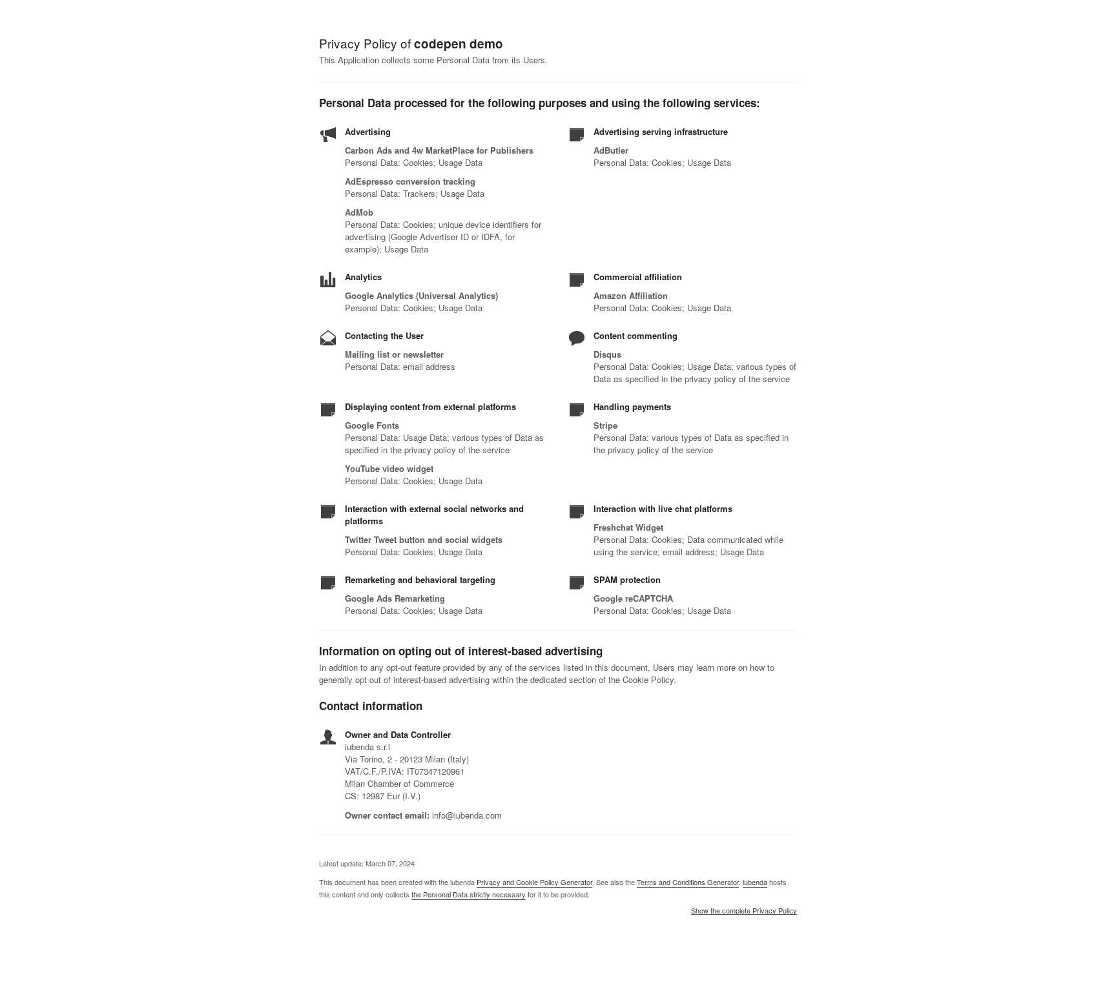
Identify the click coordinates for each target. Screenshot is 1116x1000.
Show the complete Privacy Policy (744, 911)
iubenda (755, 882)
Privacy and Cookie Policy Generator (534, 882)
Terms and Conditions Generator (688, 882)
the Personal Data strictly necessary (468, 894)
